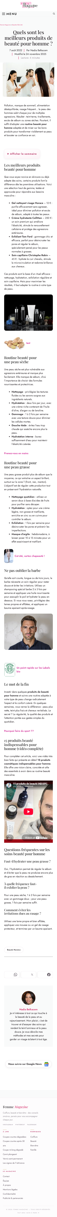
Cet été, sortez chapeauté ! (30, 556)
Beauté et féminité (17, 25)
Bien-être (34, 1145)
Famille (33, 1149)
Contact (6, 1176)
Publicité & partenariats (13, 1198)
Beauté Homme (13, 949)
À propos (7, 1185)
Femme (15, 1107)
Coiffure (33, 1136)
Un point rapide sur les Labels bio (33, 669)
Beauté (33, 1141)
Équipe (6, 1180)
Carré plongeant (10, 1154)
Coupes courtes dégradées (14, 1136)
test (28, 343)
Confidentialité (9, 1193)
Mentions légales (10, 1189)
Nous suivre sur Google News (25, 1064)
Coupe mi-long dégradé (13, 1149)
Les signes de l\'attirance (13, 1162)
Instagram (8, 1125)
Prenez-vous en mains (16, 453)
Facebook (32, 1125)
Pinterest (20, 1125)
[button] (54, 14)
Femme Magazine (5, 25)
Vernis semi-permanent (13, 1158)
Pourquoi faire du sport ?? (19, 731)
